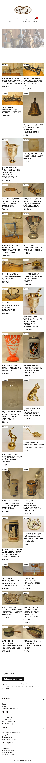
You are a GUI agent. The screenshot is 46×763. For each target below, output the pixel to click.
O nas (4, 704)
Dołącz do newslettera (13, 679)
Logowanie (5, 748)
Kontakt (4, 706)
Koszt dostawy (7, 737)
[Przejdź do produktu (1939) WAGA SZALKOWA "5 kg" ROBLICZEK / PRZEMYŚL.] (12, 98)
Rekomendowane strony (10, 708)
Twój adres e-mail (8, 674)
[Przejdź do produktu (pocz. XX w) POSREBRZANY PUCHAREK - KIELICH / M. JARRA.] (33, 569)
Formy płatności (7, 735)
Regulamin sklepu (8, 724)
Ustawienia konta (8, 754)
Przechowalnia (7, 752)
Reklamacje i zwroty (9, 739)
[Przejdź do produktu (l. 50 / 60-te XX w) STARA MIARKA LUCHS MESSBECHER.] (12, 347)
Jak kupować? (7, 717)
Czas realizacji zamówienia (11, 733)
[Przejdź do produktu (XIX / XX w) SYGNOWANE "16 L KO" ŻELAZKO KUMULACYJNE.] (12, 294)
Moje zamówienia (8, 750)
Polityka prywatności (9, 721)
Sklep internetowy (20, 760)
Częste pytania (7, 719)
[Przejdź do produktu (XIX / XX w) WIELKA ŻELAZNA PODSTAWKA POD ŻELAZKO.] (12, 265)
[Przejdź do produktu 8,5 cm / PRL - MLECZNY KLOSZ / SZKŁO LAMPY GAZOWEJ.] (33, 145)
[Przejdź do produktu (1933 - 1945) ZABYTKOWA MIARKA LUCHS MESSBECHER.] (33, 227)
